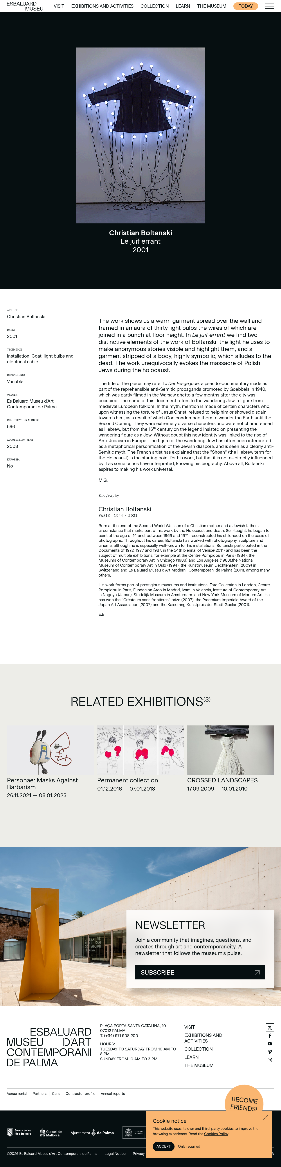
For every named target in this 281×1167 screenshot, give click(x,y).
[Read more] (50, 763)
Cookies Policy (216, 1134)
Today (246, 6)
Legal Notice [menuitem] (115, 1154)
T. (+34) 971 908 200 (119, 1035)
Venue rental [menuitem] (17, 1094)
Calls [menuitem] (56, 1094)
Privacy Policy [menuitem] (144, 1154)
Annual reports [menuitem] (113, 1094)
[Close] (265, 1117)
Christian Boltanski (26, 316)
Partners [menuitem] (40, 1094)
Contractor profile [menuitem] (80, 1094)
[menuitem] (59, 6)
